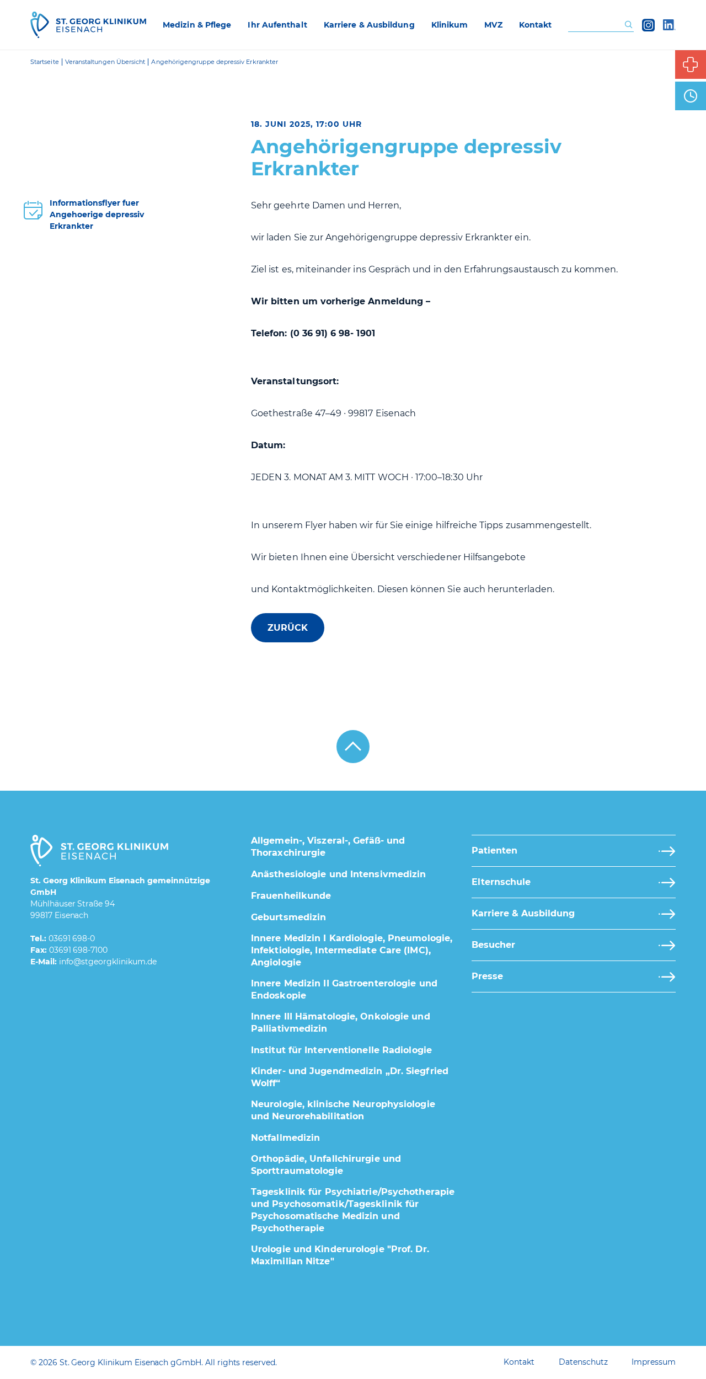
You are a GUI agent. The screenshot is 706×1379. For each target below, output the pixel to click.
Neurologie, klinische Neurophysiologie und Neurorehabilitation (343, 1110)
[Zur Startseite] (88, 25)
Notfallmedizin (285, 1138)
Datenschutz (583, 1362)
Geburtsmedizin (288, 917)
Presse (487, 976)
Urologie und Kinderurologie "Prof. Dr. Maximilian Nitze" (340, 1255)
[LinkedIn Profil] (669, 25)
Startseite (44, 62)
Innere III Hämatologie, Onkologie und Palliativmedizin (340, 1022)
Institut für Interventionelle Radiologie (341, 1050)
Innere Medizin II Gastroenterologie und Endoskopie (344, 989)
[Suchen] (628, 25)
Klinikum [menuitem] (449, 25)
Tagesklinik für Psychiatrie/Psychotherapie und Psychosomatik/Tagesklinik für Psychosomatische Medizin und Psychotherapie (352, 1210)
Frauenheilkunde (291, 895)
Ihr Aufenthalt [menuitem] (277, 25)
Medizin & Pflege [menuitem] (197, 25)
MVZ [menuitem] (493, 25)
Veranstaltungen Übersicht (105, 62)
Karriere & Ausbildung (523, 913)
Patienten (494, 850)
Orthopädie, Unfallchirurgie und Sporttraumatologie (326, 1164)
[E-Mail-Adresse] (108, 962)
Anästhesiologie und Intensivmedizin (338, 874)
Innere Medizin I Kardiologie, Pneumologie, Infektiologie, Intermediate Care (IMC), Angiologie (351, 950)
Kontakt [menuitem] (535, 25)
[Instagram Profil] (648, 25)
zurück (288, 628)
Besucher (493, 945)
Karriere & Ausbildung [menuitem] (369, 25)
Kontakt (519, 1362)
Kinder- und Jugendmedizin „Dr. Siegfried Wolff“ (349, 1077)
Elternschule (501, 882)
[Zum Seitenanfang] (353, 746)
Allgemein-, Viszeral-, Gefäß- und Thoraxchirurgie (328, 846)
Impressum (654, 1362)
